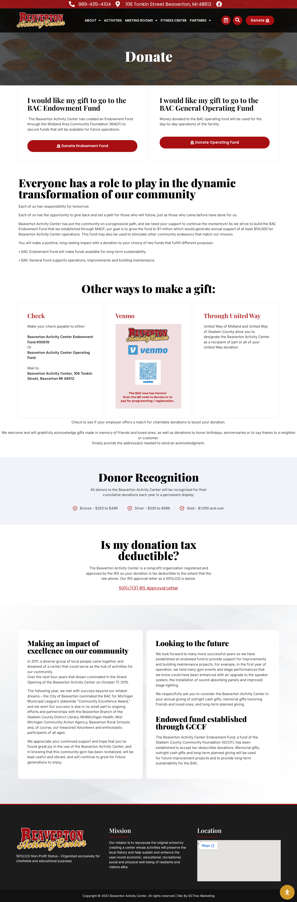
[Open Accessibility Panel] (287, 892)
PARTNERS (198, 20)
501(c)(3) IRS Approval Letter (148, 588)
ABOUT (90, 20)
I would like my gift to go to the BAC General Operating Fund (209, 104)
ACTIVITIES (113, 20)
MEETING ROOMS (139, 20)
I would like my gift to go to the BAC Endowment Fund (76, 104)
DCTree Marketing (201, 896)
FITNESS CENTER (174, 20)
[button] (237, 20)
